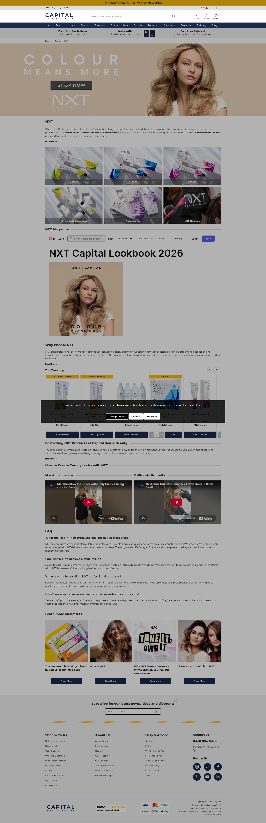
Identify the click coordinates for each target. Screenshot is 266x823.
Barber (85, 25)
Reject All (136, 416)
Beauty (60, 25)
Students (186, 25)
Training (201, 25)
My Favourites (64, 8)
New (125, 25)
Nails (72, 25)
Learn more (124, 405)
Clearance (169, 25)
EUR (213, 8)
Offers (114, 25)
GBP (202, 8)
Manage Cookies (117, 416)
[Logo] (59, 16)
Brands (138, 25)
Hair (48, 25)
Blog (214, 25)
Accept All (152, 416)
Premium (153, 25)
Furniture (99, 25)
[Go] (174, 16)
